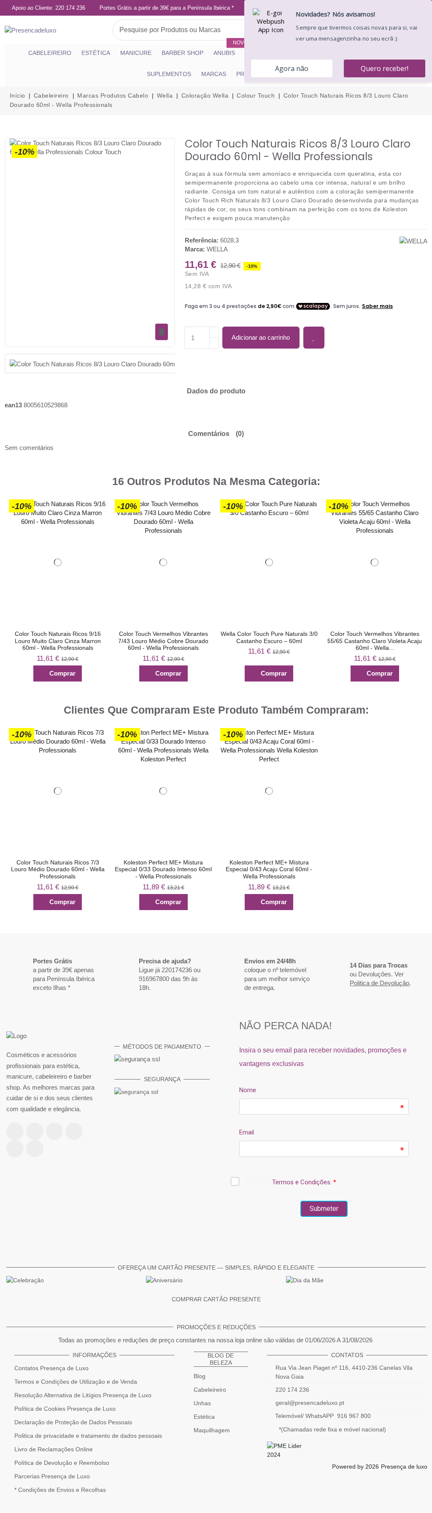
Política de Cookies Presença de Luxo (65, 1409)
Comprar (62, 673)
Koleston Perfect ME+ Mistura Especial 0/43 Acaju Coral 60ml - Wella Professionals (269, 869)
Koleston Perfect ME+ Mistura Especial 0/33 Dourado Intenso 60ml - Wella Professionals (163, 869)
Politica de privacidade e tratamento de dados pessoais (88, 1436)
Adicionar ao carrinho (261, 337)
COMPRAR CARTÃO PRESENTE (216, 1299)
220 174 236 (292, 1389)
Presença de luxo (404, 1466)
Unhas (202, 1403)
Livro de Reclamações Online (53, 1449)
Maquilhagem (212, 1430)
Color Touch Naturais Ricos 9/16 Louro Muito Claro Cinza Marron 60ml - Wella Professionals (58, 641)
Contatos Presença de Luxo (51, 1368)
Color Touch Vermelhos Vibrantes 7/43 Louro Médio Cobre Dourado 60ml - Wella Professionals (163, 641)
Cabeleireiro (210, 1390)
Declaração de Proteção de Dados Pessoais (73, 1422)
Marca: (195, 249)
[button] (9, 590)
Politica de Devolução (379, 983)
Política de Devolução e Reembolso (61, 1463)
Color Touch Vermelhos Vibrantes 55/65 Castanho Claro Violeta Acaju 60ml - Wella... (374, 641)
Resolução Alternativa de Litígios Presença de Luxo (82, 1395)
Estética (204, 1417)
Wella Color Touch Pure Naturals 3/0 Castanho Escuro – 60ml (269, 637)
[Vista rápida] (96, 524)
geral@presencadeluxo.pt (309, 1402)
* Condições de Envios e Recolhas (60, 1490)
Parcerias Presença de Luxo (52, 1476)
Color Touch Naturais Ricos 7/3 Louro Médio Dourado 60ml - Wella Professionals (58, 869)
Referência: (202, 240)
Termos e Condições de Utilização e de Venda (75, 1382)
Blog (199, 1376)
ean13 (13, 405)
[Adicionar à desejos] (313, 338)
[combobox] (183, 30)
